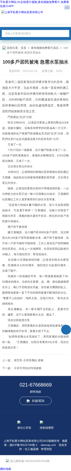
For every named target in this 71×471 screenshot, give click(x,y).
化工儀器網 (31, 449)
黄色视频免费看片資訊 (45, 47)
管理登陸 (46, 449)
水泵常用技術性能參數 (28, 368)
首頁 (23, 47)
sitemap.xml (48, 444)
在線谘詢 (38, 400)
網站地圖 (5, 468)
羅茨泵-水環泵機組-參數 (29, 360)
